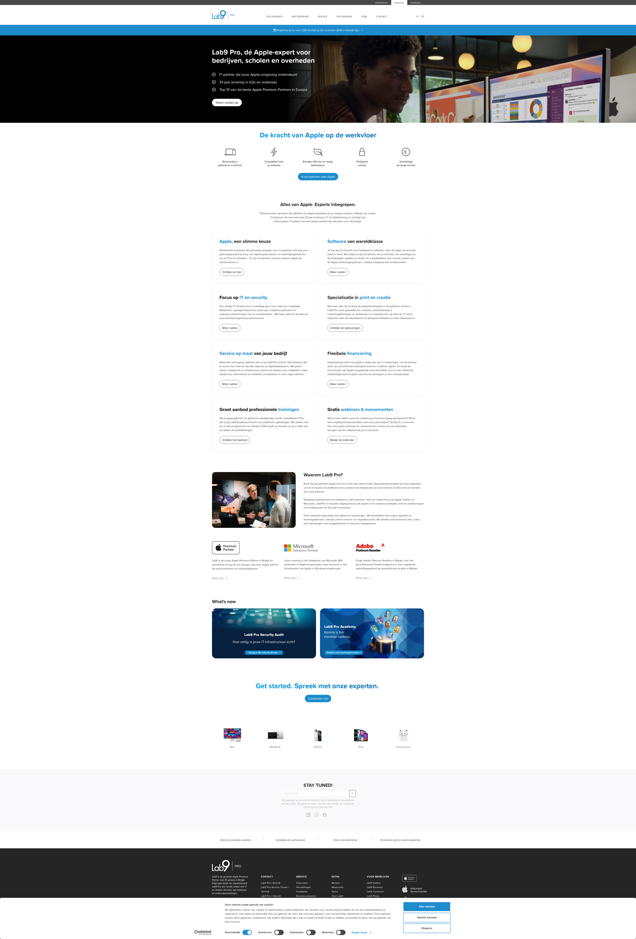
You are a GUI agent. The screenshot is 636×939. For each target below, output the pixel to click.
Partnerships (300, 16)
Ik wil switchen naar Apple (318, 177)
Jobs (364, 16)
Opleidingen (344, 16)
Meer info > (220, 577)
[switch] (279, 932)
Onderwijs (416, 2)
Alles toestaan (427, 906)
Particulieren (381, 2)
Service (322, 16)
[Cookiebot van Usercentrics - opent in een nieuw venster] (202, 932)
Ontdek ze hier (231, 272)
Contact (381, 16)
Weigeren (426, 928)
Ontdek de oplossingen (345, 328)
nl (417, 16)
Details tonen (359, 932)
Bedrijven (399, 2)
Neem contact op (227, 102)
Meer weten (338, 272)
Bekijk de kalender (342, 440)
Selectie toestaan (427, 917)
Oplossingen (274, 16)
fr (422, 16)
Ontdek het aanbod (234, 440)
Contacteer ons (318, 698)
